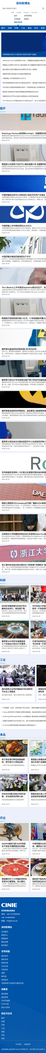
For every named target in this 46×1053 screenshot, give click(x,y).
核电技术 (4, 980)
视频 (3, 973)
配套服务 (4, 939)
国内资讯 (4, 956)
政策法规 (4, 963)
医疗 (3, 28)
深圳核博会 (28, 16)
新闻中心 (4, 935)
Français (26, 12)
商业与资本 (5, 1007)
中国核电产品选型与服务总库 (12, 983)
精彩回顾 (4, 942)
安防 (43, 28)
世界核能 (17, 19)
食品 (30, 28)
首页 (15, 16)
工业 (23, 28)
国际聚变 (4, 997)
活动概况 (4, 932)
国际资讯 (4, 959)
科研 (10, 28)
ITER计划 (5, 1004)
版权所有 (27, 1044)
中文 (12, 12)
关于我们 (19, 1044)
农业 (36, 28)
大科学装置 (5, 1001)
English (19, 12)
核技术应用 (18, 22)
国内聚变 (4, 994)
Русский (34, 12)
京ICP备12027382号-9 (37, 1049)
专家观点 (4, 970)
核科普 (3, 976)
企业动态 (4, 966)
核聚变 (26, 19)
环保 (16, 28)
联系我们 (4, 945)
